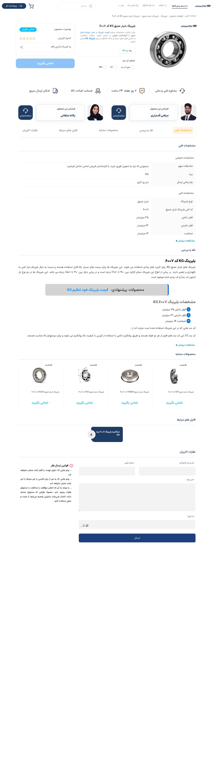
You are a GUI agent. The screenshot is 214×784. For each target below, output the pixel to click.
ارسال (137, 538)
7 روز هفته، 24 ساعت (123, 91)
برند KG (125, 50)
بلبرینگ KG (90, 38)
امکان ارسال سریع (39, 91)
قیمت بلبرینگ (103, 32)
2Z (111, 67)
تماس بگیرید (45, 63)
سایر (122, 5)
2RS (100, 67)
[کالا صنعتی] (203, 6)
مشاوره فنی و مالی (166, 91)
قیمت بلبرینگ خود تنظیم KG (88, 290)
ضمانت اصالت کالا (81, 91)
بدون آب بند (125, 67)
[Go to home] (190, 16)
